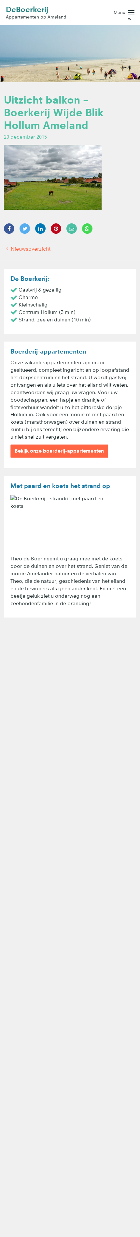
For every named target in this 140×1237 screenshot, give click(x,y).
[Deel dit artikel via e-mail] (71, 228)
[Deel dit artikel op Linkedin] (40, 228)
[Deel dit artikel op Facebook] (9, 228)
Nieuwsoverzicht (29, 249)
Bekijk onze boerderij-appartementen (59, 451)
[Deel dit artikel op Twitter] (25, 228)
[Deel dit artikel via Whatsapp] (87, 228)
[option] (70, 53)
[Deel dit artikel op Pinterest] (56, 228)
